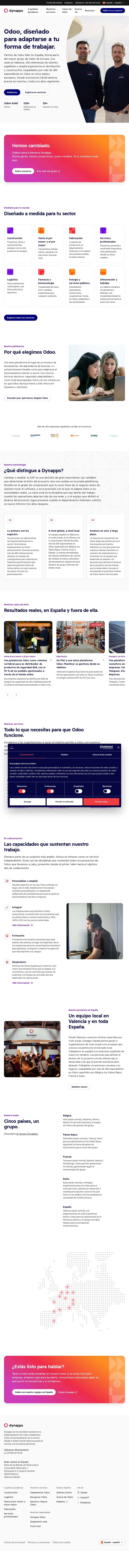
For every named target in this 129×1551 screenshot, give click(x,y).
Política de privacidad (14, 1542)
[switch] (50, 791)
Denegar (27, 802)
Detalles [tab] (64, 755)
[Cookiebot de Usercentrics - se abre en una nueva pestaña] (102, 747)
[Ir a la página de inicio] (13, 11)
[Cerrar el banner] (118, 747)
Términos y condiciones (39, 1542)
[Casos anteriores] (7, 694)
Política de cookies (61, 1542)
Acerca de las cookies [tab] (102, 755)
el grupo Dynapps (27, 1133)
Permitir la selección (64, 802)
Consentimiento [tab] (27, 755)
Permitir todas (101, 802)
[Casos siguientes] (16, 694)
